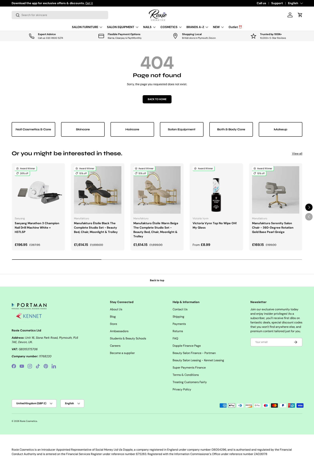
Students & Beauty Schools (128, 338)
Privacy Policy (182, 389)
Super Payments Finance (189, 367)
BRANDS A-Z (195, 27)
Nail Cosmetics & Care (33, 129)
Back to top (157, 280)
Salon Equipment (181, 129)
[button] (300, 15)
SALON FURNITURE (85, 27)
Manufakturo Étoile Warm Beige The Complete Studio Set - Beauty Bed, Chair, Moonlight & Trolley (155, 229)
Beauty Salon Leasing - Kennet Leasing (198, 360)
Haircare (132, 129)
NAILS (147, 27)
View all (297, 153)
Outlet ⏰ (235, 27)
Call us (261, 3)
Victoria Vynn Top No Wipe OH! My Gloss (215, 225)
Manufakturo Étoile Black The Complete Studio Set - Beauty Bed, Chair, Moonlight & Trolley (96, 227)
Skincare (83, 129)
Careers (115, 346)
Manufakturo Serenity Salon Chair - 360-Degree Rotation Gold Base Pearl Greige (272, 227)
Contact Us (180, 309)
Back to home (157, 99)
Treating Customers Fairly (190, 382)
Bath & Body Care (231, 129)
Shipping (178, 316)
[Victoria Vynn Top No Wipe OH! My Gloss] (216, 189)
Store (113, 324)
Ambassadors (119, 331)
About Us (116, 309)
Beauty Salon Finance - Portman (194, 353)
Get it (89, 3)
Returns (178, 331)
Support (277, 3)
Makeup (280, 129)
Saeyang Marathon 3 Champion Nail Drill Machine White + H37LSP (37, 227)
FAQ (175, 338)
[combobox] (60, 15)
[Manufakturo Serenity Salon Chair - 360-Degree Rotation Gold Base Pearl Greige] (275, 189)
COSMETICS (169, 27)
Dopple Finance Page (187, 346)
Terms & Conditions (186, 375)
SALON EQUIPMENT (120, 27)
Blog (113, 316)
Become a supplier (122, 353)
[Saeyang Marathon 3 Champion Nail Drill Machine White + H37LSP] (38, 189)
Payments (179, 324)
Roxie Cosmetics (28, 421)
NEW (216, 27)
